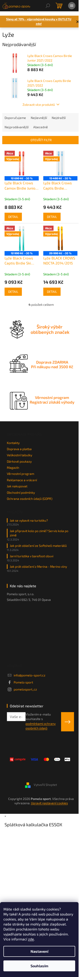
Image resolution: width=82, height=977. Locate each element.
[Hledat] (47, 5)
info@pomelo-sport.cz (29, 675)
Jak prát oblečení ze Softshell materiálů (38, 546)
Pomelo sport (23, 682)
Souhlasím (39, 966)
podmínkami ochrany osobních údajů (41, 726)
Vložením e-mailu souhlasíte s (41, 721)
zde (31, 939)
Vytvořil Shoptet (45, 785)
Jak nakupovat (17, 486)
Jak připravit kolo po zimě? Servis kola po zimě (39, 533)
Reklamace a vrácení (22, 480)
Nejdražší (59, 118)
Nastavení (39, 951)
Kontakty (13, 443)
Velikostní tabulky (19, 455)
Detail (13, 217)
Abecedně (40, 127)
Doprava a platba (19, 449)
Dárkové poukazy (19, 461)
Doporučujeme (15, 118)
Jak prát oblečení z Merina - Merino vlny (38, 566)
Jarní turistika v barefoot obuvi (31, 556)
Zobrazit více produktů (39, 104)
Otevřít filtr (41, 140)
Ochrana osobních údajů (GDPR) (29, 499)
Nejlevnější (39, 118)
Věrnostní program (20, 474)
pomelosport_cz (25, 689)
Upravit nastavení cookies (49, 803)
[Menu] (71, 5)
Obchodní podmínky (21, 492)
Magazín (13, 467)
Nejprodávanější (16, 127)
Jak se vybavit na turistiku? (29, 520)
